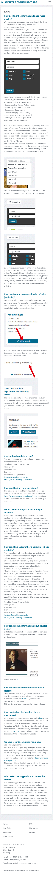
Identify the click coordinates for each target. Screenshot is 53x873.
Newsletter (7, 832)
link (17, 679)
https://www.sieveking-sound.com (18, 480)
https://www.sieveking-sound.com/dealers (21, 496)
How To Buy (8, 828)
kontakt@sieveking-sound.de (16, 477)
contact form (15, 731)
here (24, 699)
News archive (8, 836)
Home (5, 824)
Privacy (32, 832)
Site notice (33, 828)
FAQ (30, 824)
